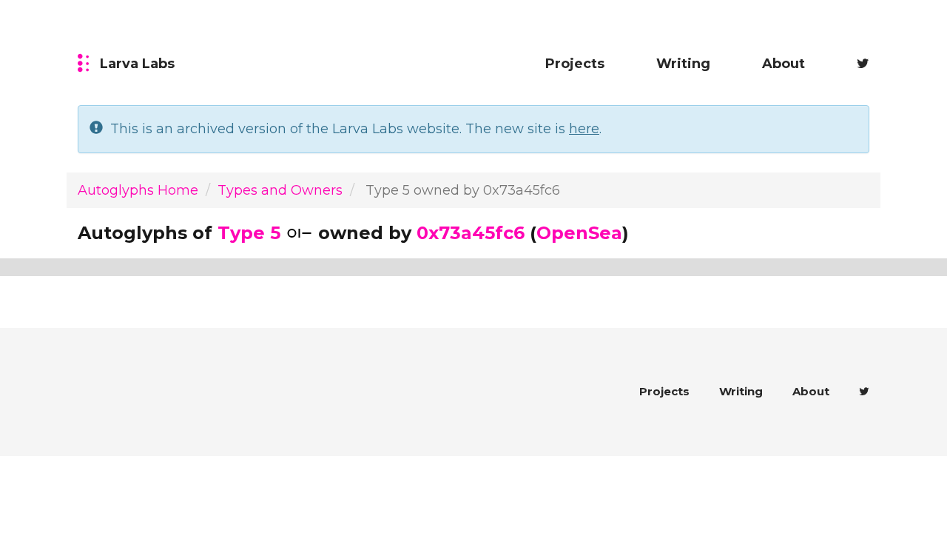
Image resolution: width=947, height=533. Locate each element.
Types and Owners (280, 190)
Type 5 (249, 233)
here (584, 129)
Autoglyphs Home (138, 190)
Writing (683, 64)
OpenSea (579, 233)
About (783, 64)
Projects (574, 64)
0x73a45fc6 (471, 233)
